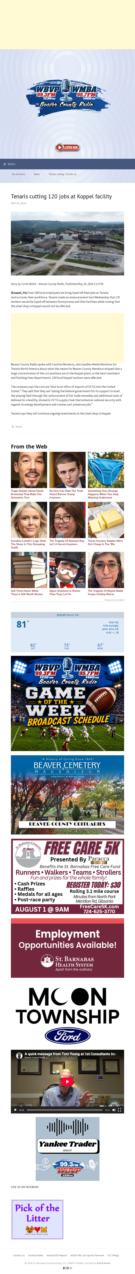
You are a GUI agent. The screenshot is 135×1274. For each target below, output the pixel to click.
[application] (67, 1081)
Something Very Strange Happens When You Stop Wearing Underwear (103, 494)
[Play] (15, 1110)
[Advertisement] (67, 24)
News (19, 426)
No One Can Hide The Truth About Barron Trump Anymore (66, 494)
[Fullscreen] (119, 1110)
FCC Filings (113, 1255)
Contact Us (19, 1255)
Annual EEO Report (57, 1255)
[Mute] (114, 1110)
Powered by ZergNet (114, 600)
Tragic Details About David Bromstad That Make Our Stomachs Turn (27, 494)
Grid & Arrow (103, 1263)
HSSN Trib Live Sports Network (87, 1255)
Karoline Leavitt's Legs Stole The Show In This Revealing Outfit (28, 544)
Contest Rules (35, 1255)
